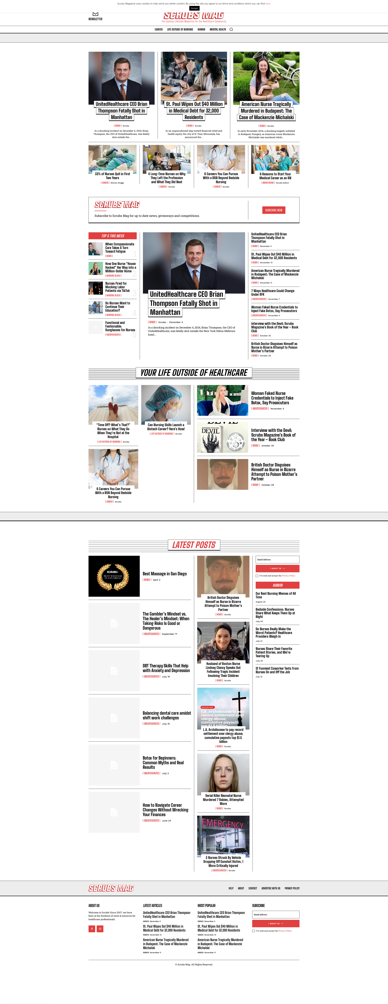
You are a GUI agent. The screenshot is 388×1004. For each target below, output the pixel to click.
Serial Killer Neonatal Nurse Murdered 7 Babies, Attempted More (223, 800)
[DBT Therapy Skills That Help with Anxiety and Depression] (114, 670)
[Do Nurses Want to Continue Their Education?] (96, 307)
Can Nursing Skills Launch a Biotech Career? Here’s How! (166, 427)
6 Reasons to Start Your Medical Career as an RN (275, 176)
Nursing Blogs (113, 275)
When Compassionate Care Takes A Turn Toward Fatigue (119, 247)
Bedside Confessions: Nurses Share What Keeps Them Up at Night (275, 613)
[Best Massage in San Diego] (114, 576)
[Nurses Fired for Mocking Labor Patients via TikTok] (96, 288)
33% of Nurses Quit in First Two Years (112, 176)
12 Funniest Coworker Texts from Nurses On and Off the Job (277, 670)
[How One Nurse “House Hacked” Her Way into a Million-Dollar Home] (96, 268)
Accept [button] (194, 8)
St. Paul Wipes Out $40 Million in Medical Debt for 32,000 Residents (194, 110)
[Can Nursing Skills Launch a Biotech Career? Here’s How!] (166, 405)
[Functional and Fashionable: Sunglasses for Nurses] (96, 327)
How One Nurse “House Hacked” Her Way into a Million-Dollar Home (120, 267)
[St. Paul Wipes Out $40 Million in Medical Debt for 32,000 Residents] (194, 78)
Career (105, 183)
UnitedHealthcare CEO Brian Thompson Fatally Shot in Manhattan (121, 110)
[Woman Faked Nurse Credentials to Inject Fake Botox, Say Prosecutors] (222, 400)
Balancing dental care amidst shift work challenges (167, 715)
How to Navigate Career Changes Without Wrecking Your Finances (165, 809)
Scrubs (126, 126)
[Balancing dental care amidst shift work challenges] (114, 717)
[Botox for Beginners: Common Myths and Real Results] (114, 765)
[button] (231, 29)
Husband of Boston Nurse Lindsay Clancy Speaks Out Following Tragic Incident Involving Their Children (223, 670)
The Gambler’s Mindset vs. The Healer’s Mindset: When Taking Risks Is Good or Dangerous (166, 620)
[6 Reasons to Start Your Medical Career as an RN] (275, 159)
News (117, 125)
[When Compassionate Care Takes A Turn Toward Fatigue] (96, 248)
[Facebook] (92, 929)
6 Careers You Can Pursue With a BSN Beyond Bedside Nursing (221, 178)
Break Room (268, 183)
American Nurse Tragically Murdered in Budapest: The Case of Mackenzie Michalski (266, 110)
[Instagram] (100, 929)
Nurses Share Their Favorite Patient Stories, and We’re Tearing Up (274, 652)
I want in (275, 568)
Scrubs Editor (282, 183)
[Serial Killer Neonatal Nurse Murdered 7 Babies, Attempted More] (223, 774)
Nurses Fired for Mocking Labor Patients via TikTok (117, 287)
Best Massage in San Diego (165, 573)
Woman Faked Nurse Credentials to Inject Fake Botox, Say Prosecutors (274, 309)
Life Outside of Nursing (109, 442)
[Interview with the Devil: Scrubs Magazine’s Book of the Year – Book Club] (222, 437)
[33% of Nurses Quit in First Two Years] (113, 159)
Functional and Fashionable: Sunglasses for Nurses (120, 326)
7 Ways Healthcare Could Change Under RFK (272, 292)
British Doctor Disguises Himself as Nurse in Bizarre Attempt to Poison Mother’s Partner (274, 347)
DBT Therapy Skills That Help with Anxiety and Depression (166, 668)
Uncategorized (113, 334)
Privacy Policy (288, 575)
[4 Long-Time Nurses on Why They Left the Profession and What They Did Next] (167, 159)
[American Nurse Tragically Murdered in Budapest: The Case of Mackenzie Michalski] (266, 78)
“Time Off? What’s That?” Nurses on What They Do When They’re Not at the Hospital (113, 431)
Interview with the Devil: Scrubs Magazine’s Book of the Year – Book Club (274, 327)
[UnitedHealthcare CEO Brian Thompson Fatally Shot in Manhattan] (122, 78)
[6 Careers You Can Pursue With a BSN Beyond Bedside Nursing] (221, 159)
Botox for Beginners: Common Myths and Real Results (163, 762)
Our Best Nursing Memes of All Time (276, 595)
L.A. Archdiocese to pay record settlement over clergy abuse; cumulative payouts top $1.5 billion (223, 736)
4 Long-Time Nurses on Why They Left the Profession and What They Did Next (167, 178)
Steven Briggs (117, 183)
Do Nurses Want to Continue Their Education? (117, 306)
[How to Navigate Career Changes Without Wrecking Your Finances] (114, 812)
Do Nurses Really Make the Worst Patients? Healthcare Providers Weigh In (274, 632)
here (267, 3)
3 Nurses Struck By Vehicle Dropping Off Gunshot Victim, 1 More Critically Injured (223, 862)
